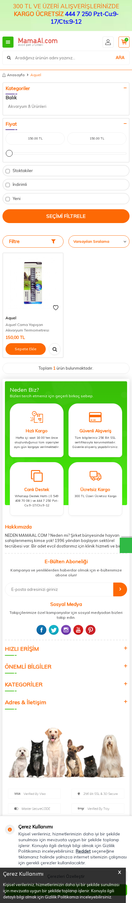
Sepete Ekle (26, 349)
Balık (11, 97)
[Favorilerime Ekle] (55, 308)
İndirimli (19, 184)
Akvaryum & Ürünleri (27, 106)
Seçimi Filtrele (66, 216)
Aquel (11, 318)
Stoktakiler (22, 170)
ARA (120, 57)
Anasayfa (16, 75)
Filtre (14, 241)
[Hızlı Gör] (54, 349)
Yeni (16, 198)
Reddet (83, 851)
